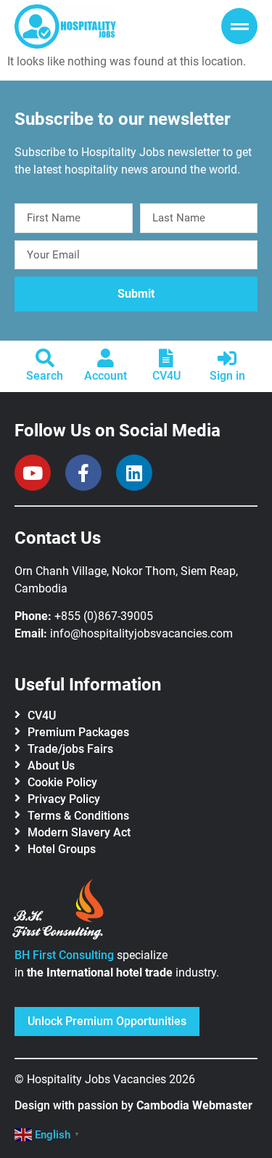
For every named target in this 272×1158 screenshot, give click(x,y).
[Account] (105, 357)
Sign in (227, 376)
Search (44, 376)
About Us (51, 765)
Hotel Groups (62, 849)
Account (105, 376)
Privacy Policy (64, 799)
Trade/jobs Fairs (70, 749)
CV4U (166, 376)
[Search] (45, 357)
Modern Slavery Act (79, 832)
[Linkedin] (134, 472)
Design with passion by (133, 1105)
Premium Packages (78, 732)
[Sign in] (227, 357)
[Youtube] (33, 472)
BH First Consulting (64, 955)
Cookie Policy (62, 782)
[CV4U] (166, 357)
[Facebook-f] (83, 472)
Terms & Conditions (78, 816)
